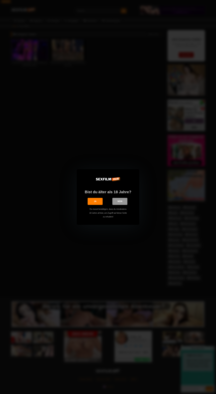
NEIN (120, 201)
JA (95, 201)
